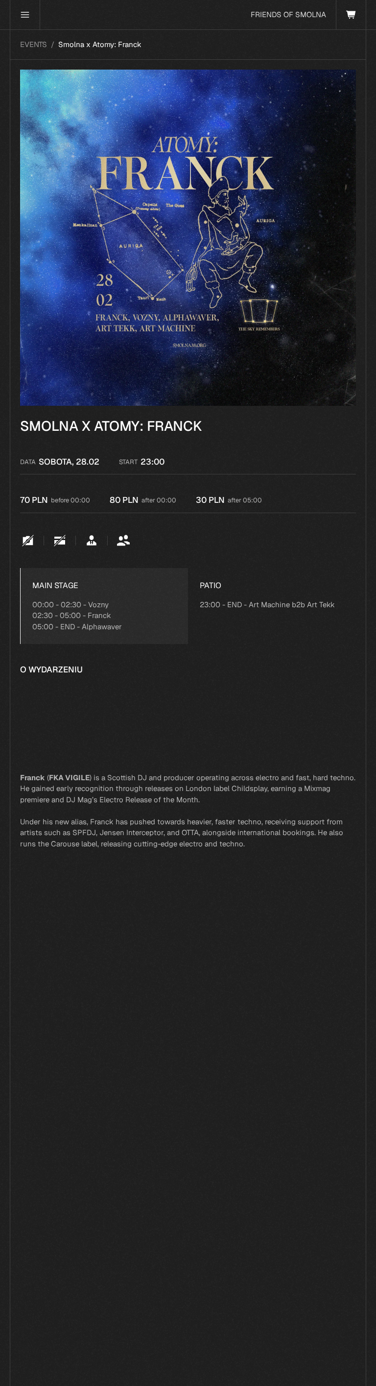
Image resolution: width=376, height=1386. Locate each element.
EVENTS (33, 44)
